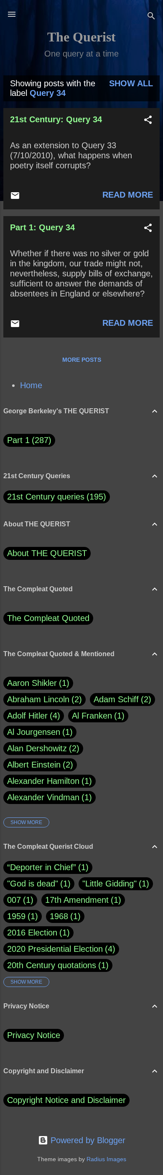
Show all (131, 83)
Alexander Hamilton (48, 781)
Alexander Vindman (48, 797)
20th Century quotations (51, 965)
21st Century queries (45, 496)
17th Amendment (77, 899)
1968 (59, 916)
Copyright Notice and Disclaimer (66, 1100)
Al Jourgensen (38, 732)
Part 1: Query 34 (42, 227)
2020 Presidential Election (55, 948)
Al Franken (97, 715)
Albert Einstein (38, 764)
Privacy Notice (33, 1035)
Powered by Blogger (86, 1140)
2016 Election (32, 932)
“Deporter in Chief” (41, 867)
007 (14, 899)
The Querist (81, 36)
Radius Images (106, 1159)
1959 (16, 916)
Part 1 (27, 440)
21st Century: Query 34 (56, 119)
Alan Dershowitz (41, 748)
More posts (81, 359)
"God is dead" (32, 883)
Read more (127, 194)
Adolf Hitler (32, 715)
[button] (148, 121)
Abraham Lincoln (43, 699)
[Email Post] (15, 197)
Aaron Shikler (36, 683)
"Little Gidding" (109, 883)
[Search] (151, 17)
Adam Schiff (121, 699)
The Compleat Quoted (48, 618)
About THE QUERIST (47, 553)
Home (31, 385)
